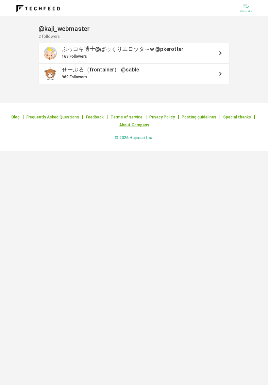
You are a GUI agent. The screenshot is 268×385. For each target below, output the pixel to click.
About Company (134, 125)
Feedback (95, 117)
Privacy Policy (162, 117)
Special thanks (237, 117)
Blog (15, 117)
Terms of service (126, 117)
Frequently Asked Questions (52, 117)
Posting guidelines (199, 117)
